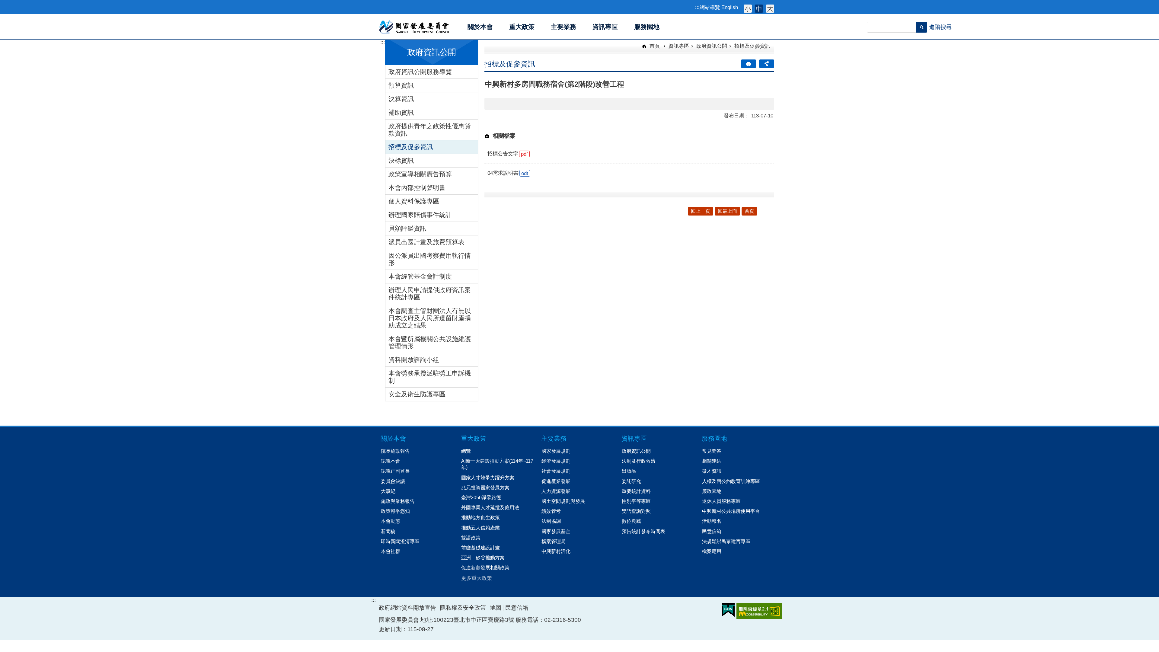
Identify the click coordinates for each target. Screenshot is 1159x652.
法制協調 (551, 521)
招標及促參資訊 (410, 146)
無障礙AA (759, 611)
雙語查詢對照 (636, 511)
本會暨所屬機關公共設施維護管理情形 (429, 342)
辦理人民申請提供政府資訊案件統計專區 (429, 293)
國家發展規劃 (555, 451)
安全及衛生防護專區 (416, 394)
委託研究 (631, 481)
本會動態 (390, 521)
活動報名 (711, 521)
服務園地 (714, 438)
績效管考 (551, 511)
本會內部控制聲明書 (416, 187)
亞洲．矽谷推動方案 (483, 557)
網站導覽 (710, 7)
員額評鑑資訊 (407, 228)
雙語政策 (471, 537)
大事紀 (388, 491)
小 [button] (748, 8)
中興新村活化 (555, 551)
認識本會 (390, 461)
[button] (921, 27)
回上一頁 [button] (700, 211)
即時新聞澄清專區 (400, 541)
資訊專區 (679, 46)
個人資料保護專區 (413, 201)
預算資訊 (401, 85)
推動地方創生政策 (480, 517)
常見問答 (711, 451)
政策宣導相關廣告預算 (420, 174)
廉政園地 (711, 491)
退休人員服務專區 (721, 501)
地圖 (495, 608)
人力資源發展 (555, 491)
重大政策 (473, 438)
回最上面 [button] (727, 211)
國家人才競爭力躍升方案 (487, 477)
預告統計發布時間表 (643, 531)
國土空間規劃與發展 (563, 501)
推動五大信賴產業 (480, 527)
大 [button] (770, 8)
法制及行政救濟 (639, 461)
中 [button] (759, 8)
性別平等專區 (636, 501)
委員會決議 (393, 481)
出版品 (629, 471)
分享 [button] (766, 63)
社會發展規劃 (555, 471)
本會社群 (390, 551)
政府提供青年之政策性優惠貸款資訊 (429, 130)
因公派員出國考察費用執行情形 (429, 259)
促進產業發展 (555, 481)
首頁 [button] (749, 211)
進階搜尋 (940, 27)
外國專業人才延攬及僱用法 (490, 507)
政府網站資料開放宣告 (407, 608)
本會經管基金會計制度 (420, 276)
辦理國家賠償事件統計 (420, 214)
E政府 (728, 610)
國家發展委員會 (414, 27)
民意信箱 (711, 531)
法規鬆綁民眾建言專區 (726, 541)
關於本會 (393, 438)
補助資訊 (401, 112)
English (729, 7)
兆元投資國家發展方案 (485, 487)
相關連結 (711, 461)
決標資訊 (401, 160)
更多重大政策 (476, 578)
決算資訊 (401, 98)
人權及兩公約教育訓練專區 (731, 481)
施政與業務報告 (398, 501)
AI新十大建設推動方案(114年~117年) (497, 464)
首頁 (654, 46)
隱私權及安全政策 (463, 608)
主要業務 (554, 438)
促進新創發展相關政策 (485, 567)
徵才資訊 (711, 471)
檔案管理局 (553, 541)
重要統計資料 (636, 491)
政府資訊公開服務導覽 (420, 71)
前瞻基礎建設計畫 (480, 547)
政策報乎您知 (395, 511)
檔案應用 (711, 551)
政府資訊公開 (711, 46)
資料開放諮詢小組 (413, 359)
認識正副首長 (395, 471)
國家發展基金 (555, 531)
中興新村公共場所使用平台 (731, 511)
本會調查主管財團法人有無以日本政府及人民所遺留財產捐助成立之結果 (429, 318)
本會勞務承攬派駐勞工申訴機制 (429, 377)
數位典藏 (631, 521)
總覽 (466, 451)
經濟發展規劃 (555, 461)
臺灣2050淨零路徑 (481, 497)
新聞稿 (388, 531)
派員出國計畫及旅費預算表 (426, 241)
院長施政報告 (395, 451)
